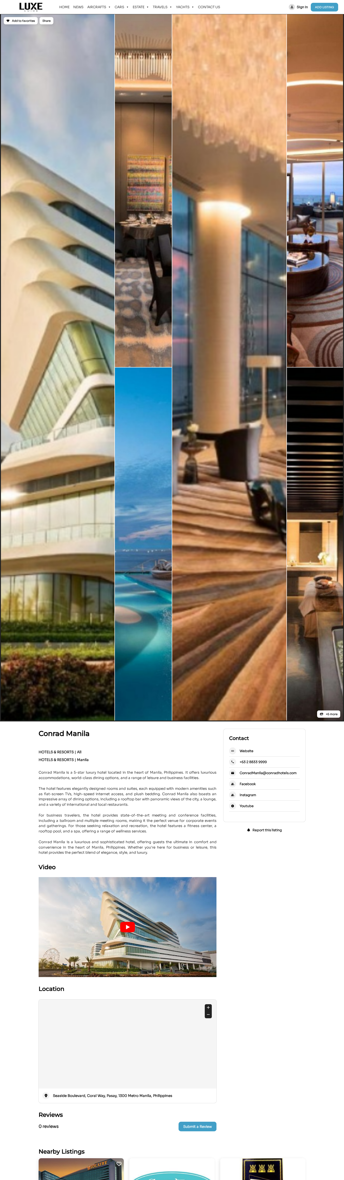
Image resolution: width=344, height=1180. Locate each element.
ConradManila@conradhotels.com (268, 773)
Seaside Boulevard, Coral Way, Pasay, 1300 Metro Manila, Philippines (112, 1095)
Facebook (248, 784)
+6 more (331, 714)
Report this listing (267, 830)
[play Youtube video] (127, 927)
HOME (64, 7)
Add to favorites (23, 20)
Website (246, 751)
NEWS (78, 7)
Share (46, 20)
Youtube (247, 806)
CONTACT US (209, 7)
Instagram (248, 795)
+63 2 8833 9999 (253, 762)
